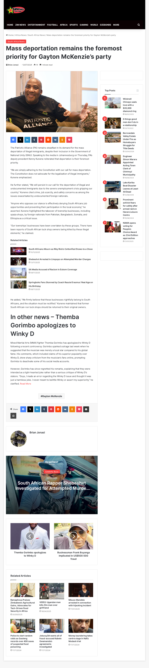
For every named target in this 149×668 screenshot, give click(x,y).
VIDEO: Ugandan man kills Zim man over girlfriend (50, 605)
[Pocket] (69, 140)
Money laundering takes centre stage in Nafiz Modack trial (81, 638)
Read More (25, 383)
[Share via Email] (86, 409)
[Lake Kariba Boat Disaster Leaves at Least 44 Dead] (113, 186)
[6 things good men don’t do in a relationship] (113, 123)
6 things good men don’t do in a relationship (130, 122)
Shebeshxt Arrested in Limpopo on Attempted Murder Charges (60, 259)
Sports (74, 25)
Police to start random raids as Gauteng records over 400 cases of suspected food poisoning (22, 641)
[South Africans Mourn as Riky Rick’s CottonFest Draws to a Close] (18, 251)
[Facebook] (13, 140)
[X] (20, 140)
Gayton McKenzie (52, 396)
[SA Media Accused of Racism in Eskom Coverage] (18, 273)
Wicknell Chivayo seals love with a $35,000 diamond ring (130, 105)
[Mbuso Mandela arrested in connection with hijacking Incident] (81, 590)
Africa (64, 25)
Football (52, 25)
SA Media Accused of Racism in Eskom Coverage (53, 269)
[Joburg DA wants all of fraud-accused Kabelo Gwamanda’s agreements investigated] (51, 626)
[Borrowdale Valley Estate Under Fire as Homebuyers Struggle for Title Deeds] (113, 137)
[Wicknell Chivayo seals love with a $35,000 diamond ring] (113, 102)
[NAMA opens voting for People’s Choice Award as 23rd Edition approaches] (113, 226)
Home (10, 25)
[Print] (13, 416)
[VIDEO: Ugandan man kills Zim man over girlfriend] (51, 591)
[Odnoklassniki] (62, 140)
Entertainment (36, 25)
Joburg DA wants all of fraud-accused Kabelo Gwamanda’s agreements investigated (50, 641)
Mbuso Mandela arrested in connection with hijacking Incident (80, 603)
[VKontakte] (55, 140)
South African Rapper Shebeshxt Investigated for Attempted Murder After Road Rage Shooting (51, 488)
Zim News (20, 25)
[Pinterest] (41, 140)
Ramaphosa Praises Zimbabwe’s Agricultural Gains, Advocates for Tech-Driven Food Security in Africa (22, 605)
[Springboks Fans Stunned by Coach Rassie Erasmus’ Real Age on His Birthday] (18, 284)
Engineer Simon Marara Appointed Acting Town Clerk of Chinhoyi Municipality (130, 165)
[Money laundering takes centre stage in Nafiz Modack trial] (81, 626)
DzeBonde (105, 25)
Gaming (84, 25)
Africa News (20, 35)
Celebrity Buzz (51, 471)
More (116, 25)
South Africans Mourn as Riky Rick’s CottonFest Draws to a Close (61, 249)
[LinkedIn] (27, 140)
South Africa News (36, 35)
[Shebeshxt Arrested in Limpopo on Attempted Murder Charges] (18, 261)
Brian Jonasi (13, 65)
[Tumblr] (34, 140)
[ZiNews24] (15, 10)
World (94, 25)
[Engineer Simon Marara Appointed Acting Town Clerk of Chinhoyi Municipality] (113, 159)
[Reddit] (48, 140)
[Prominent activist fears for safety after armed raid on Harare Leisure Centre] (113, 203)
